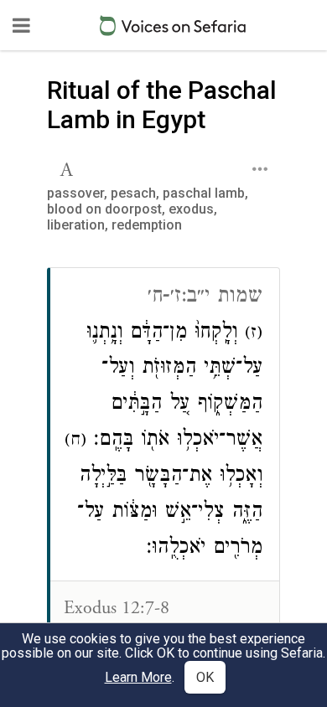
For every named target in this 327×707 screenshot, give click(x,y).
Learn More (138, 677)
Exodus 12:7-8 (116, 608)
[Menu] (21, 25)
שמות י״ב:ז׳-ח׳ (205, 298)
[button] (68, 167)
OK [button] (205, 677)
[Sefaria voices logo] (173, 25)
